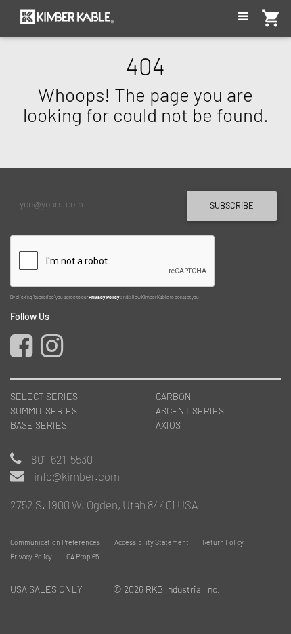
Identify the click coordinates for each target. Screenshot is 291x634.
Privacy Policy (104, 297)
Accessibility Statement (151, 542)
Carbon (174, 396)
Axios (168, 425)
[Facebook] (24, 351)
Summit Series (43, 410)
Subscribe (232, 205)
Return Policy (223, 542)
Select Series (44, 396)
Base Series (38, 425)
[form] (145, 244)
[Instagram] (55, 351)
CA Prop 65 (82, 556)
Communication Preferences (55, 542)
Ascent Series (190, 410)
